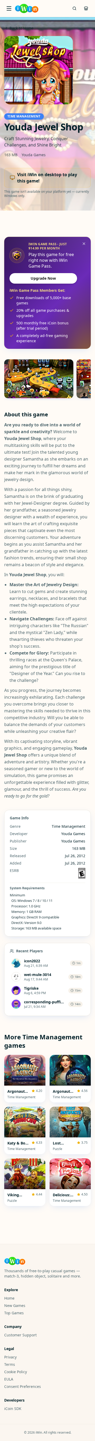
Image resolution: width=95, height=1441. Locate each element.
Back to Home (22, 27)
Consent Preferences (22, 1386)
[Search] (74, 8)
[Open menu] (9, 8)
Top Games (14, 1312)
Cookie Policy (15, 1371)
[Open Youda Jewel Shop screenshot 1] (38, 378)
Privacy (10, 1357)
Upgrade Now (43, 278)
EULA (8, 1379)
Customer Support (20, 1334)
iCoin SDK (12, 1408)
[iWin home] (27, 8)
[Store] (86, 8)
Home (9, 1298)
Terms (9, 1364)
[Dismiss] (84, 243)
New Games (14, 1305)
